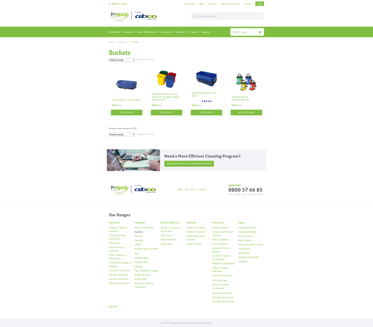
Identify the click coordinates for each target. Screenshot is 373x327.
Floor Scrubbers (220, 239)
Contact (247, 3)
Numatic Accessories (223, 297)
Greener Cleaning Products (118, 229)
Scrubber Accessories (223, 301)
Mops (138, 244)
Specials (206, 32)
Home (111, 42)
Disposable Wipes (247, 231)
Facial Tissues (245, 236)
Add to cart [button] (126, 112)
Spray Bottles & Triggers (147, 270)
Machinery (180, 32)
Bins (137, 253)
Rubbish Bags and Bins (146, 248)
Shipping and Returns (230, 3)
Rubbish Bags (141, 257)
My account (190, 3)
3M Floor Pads (219, 280)
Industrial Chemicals (119, 270)
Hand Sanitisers (169, 239)
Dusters (139, 236)
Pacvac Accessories (222, 293)
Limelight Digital (205, 322)
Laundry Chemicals (118, 278)
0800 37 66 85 (118, 3)
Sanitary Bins (141, 262)
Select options (246, 112)
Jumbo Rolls (244, 248)
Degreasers (114, 243)
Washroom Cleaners (119, 283)
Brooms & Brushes (144, 227)
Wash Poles (141, 279)
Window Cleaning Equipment (144, 284)
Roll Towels (244, 253)
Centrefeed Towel (247, 227)
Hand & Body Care (147, 32)
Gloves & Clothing (195, 227)
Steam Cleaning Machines (220, 269)
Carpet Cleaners (220, 227)
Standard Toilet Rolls (248, 257)
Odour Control (194, 243)
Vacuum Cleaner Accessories (220, 286)
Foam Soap (166, 235)
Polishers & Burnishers (223, 263)
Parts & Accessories (222, 275)
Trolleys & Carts (143, 274)
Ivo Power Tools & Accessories (221, 257)
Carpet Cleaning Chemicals (117, 237)
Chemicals (113, 32)
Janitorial (166, 32)
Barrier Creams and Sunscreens (170, 229)
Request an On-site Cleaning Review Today (189, 163)
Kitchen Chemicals (118, 274)
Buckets (139, 231)
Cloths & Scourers (195, 231)
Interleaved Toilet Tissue (250, 244)
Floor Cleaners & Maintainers (117, 256)
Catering (242, 261)
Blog (201, 3)
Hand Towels (244, 240)
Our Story (212, 3)
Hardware (128, 32)
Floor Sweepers (220, 243)
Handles (139, 240)
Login (259, 3)
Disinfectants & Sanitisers (117, 248)
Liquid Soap (167, 243)
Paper (194, 32)
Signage (139, 266)
